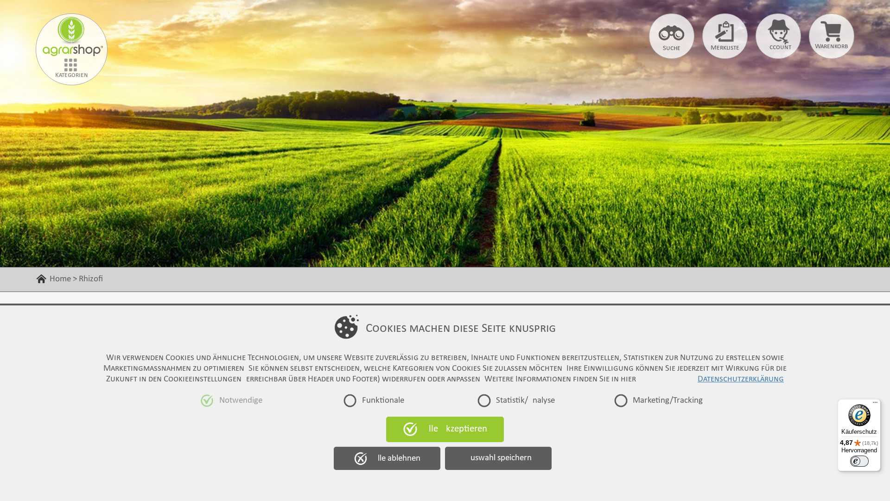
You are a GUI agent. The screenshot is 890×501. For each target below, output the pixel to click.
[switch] (859, 461)
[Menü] (875, 404)
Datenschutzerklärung (741, 379)
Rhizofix (136, 279)
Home (60, 279)
